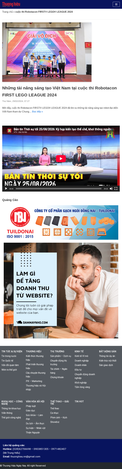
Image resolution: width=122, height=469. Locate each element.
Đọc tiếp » (37, 111)
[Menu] (116, 4)
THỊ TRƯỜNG (57, 351)
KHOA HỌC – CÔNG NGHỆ (12, 402)
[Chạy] (6, 188)
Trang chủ (7, 12)
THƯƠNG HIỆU (33, 351)
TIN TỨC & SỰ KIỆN (11, 351)
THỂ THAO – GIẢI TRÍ (59, 402)
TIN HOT (79, 401)
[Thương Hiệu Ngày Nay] (11, 4)
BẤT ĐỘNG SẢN (107, 351)
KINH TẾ (79, 351)
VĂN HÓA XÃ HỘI (35, 401)
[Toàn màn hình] (115, 188)
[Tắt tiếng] (111, 188)
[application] (61, 159)
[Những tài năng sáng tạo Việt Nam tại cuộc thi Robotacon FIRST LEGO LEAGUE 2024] (47, 81)
